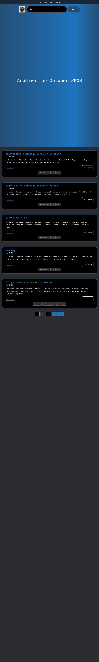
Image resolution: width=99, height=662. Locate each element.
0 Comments (10, 168)
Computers (37, 304)
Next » (57, 314)
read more (88, 168)
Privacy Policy (48, 2)
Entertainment (44, 172)
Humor (58, 172)
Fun (52, 172)
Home (40, 2)
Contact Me (57, 2)
